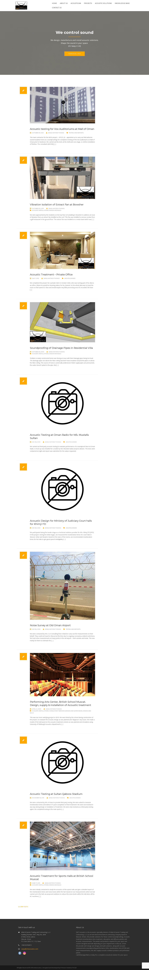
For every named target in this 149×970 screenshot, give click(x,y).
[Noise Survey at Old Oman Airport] (62, 585)
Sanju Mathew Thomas (56, 133)
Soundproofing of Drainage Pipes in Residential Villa (61, 347)
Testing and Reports (76, 133)
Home (54, 3)
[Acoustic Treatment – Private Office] (62, 250)
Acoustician (76, 3)
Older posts (23, 907)
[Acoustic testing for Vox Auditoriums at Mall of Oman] (62, 105)
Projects (88, 3)
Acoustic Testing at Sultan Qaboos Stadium (56, 793)
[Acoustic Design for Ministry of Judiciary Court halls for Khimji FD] (62, 489)
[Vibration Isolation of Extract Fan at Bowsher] (62, 178)
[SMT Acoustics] (21, 5)
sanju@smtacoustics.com (29, 949)
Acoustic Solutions (103, 3)
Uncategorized (69, 278)
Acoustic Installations (40, 210)
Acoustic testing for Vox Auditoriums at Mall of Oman (62, 128)
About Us (64, 3)
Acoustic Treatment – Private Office (51, 274)
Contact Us (57, 8)
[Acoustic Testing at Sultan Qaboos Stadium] (62, 762)
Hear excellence (74, 53)
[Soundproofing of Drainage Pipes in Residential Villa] (62, 322)
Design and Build (55, 210)
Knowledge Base (122, 3)
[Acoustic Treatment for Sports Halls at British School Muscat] (62, 846)
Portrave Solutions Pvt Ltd (68, 968)
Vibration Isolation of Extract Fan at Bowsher (57, 204)
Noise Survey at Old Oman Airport (50, 625)
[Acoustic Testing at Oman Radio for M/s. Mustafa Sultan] (62, 403)
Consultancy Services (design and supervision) (66, 711)
